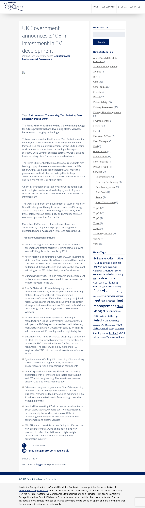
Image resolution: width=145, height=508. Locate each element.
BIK (95, 76)
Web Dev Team (62, 55)
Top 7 (96, 228)
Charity (97, 92)
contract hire (106, 278)
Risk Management (108, 325)
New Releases (100, 161)
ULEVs (96, 238)
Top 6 (96, 223)
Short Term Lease (105, 202)
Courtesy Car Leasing (107, 182)
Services (97, 171)
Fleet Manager (101, 141)
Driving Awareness (103, 107)
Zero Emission (67, 115)
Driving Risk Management (107, 112)
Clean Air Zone (112, 270)
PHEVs (105, 320)
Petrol (97, 320)
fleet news (111, 311)
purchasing (114, 320)
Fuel (95, 146)
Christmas (97, 270)
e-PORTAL (122, 6)
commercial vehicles (103, 274)
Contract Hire (103, 176)
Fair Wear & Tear (102, 136)
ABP (106, 258)
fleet (96, 300)
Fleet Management (106, 187)
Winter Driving (118, 337)
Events (96, 126)
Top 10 (97, 208)
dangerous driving (114, 286)
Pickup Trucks (100, 166)
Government (45, 59)
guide (95, 316)
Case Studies (100, 86)
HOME (95, 6)
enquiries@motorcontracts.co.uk (48, 450)
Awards (97, 71)
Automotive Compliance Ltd (33, 490)
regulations (97, 325)
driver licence (111, 292)
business (104, 262)
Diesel (96, 97)
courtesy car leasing (105, 282)
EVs (95, 131)
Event (104, 296)
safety (111, 328)
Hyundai (102, 316)
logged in (41, 464)
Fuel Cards (101, 192)
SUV (122, 328)
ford (119, 311)
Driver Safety (100, 102)
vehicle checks (99, 337)
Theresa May (52, 115)
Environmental (30, 59)
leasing (112, 315)
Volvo (109, 337)
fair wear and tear (115, 296)
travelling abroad (100, 333)
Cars (95, 81)
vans (122, 333)
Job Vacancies (100, 156)
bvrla (105, 267)
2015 (101, 258)
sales (117, 328)
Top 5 (96, 218)
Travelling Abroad (102, 233)
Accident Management (105, 66)
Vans (96, 243)
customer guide (100, 286)
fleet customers (108, 301)
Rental (99, 197)
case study (112, 267)
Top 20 (97, 213)
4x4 (95, 258)
